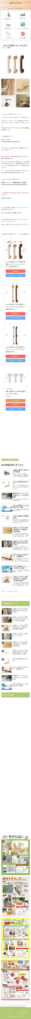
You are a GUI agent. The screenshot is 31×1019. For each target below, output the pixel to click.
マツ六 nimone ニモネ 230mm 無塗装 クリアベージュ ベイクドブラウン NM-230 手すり (15, 264)
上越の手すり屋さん (6, 198)
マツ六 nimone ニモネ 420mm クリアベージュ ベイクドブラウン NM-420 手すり (15, 307)
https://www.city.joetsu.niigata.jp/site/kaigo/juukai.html (14, 184)
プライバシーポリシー (8, 1013)
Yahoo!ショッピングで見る (15, 275)
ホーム (8, 1011)
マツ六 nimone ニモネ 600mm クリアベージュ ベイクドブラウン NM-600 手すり (15, 349)
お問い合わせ (22, 1013)
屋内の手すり (15, 459)
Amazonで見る (15, 400)
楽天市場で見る (15, 271)
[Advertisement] (15, 441)
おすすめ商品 (6, 459)
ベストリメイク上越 (23, 1011)
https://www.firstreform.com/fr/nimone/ (10, 141)
